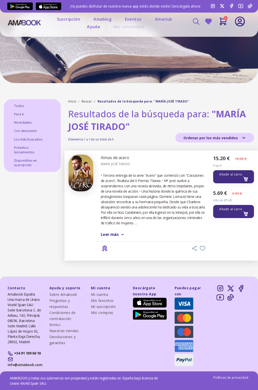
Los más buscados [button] (28, 139)
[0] (223, 23)
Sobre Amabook (63, 294)
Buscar (87, 101)
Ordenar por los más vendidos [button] (211, 137)
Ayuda (93, 26)
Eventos (133, 19)
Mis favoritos (102, 300)
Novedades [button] (23, 122)
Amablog (102, 19)
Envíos (54, 324)
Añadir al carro (230, 174)
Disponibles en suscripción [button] (25, 162)
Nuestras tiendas (64, 330)
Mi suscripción (103, 306)
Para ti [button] (19, 114)
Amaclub (163, 19)
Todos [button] (19, 106)
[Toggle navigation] (223, 35)
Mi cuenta (99, 294)
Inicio (72, 101)
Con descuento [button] (25, 131)
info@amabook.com (25, 364)
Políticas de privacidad (230, 377)
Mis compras (102, 312)
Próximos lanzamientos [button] (24, 150)
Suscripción (68, 19)
